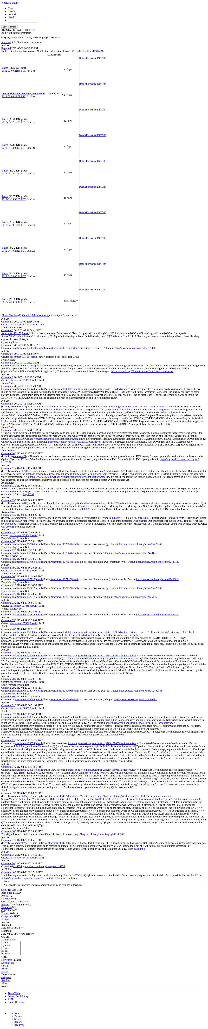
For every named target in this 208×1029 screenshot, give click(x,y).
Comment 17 (8, 550)
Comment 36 (8, 831)
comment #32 (20, 843)
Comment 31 (8, 705)
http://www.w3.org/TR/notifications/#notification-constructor (142, 371)
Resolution (6, 892)
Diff (103, 58)
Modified (6, 930)
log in (20, 885)
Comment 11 (7, 468)
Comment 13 (8, 500)
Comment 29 (8, 687)
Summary (6, 42)
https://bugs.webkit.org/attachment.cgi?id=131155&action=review (136, 365)
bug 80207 (177, 520)
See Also (5, 980)
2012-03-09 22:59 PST (13, 96)
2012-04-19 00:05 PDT (14, 199)
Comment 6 (7, 377)
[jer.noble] (10, 953)
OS (3, 910)
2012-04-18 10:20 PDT (14, 173)
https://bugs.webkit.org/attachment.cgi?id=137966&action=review (102, 632)
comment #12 (20, 503)
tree (3, 977)
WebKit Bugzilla (10, 2)
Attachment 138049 (60, 690)
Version (5, 904)
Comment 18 (8, 558)
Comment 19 (8, 567)
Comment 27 (8, 652)
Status (4, 889)
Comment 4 (7, 353)
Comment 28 (8, 679)
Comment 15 (8, 532)
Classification (8, 901)
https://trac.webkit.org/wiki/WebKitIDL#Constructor (74, 441)
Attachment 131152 (11, 333)
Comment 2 (7, 330)
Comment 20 (8, 576)
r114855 (17, 866)
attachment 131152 (19, 324)
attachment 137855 (19, 605)
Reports (18, 1022)
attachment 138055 (19, 708)
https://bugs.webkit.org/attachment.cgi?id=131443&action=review (102, 389)
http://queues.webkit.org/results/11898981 (136, 348)
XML (11, 999)
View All (26, 315)
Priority (5, 895)
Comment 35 (8, 793)
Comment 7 (7, 386)
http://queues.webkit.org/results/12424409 (140, 544)
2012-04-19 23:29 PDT (14, 250)
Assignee (6, 919)
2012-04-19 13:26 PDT (14, 225)
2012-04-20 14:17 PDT (14, 302)
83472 (4, 965)
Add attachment (40, 315)
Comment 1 (7, 321)
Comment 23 (8, 602)
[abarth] (10, 942)
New (10, 8)
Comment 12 (8, 485)
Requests (19, 1024)
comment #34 (20, 796)
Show (13, 939)
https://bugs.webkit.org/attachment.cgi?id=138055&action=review (139, 722)
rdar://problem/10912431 (90, 51)
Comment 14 (8, 515)
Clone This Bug (16, 1002)
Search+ (12, 14)
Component (7, 916)
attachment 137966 (19, 623)
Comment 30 (8, 696)
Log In (12, 17)
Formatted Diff (93, 58)
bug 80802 (83, 509)
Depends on (7, 962)
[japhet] (10, 951)
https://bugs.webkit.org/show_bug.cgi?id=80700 (99, 834)
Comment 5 (7, 362)
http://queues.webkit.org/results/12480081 (135, 699)
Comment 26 (8, 629)
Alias (4, 983)
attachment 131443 (19, 380)
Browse (12, 11)
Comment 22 (8, 594)
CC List (5, 936)
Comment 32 (8, 714)
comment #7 (19, 406)
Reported (6, 48)
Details (82, 58)
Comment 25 (8, 620)
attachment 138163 (19, 857)
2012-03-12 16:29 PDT (14, 122)
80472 (4, 971)
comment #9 (19, 456)
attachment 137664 (19, 535)
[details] (34, 324)
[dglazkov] (10, 945)
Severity (5, 898)
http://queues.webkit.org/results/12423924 (157, 579)
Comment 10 (8, 453)
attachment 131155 (19, 356)
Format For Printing (18, 996)
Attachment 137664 (60, 544)
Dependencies (8, 974)
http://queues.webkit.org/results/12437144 (157, 614)
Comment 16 (8, 541)
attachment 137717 (19, 570)
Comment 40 (8, 872)
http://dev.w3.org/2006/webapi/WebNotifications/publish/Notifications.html (39, 438)
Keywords (6, 959)
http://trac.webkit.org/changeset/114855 (45, 866)
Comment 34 (8, 766)
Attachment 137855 (60, 614)
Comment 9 (7, 430)
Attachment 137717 (60, 579)
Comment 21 (8, 585)
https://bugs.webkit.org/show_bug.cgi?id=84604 (27, 878)
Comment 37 (8, 840)
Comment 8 (7, 403)
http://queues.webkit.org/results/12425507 (140, 588)
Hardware (6, 907)
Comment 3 (7, 345)
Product (5, 913)
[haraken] (10, 948)
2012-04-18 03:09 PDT (14, 147)
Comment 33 (8, 740)
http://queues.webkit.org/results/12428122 (157, 561)
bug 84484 (139, 848)
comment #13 (20, 517)
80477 (32, 29)
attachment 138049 (19, 681)
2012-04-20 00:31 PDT (14, 276)
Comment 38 (8, 854)
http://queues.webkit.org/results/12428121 (135, 553)
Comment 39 (8, 863)
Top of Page (14, 993)
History (30, 933)
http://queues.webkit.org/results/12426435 (135, 597)
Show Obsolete (10, 315)
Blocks (4, 968)
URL (4, 956)
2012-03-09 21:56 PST (13, 70)
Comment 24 (8, 611)
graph (8, 977)
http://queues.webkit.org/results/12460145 (140, 690)
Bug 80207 (28, 494)
